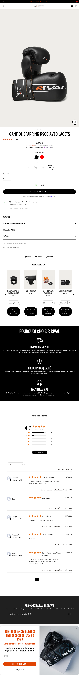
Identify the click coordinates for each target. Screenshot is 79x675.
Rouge (42, 157)
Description (6, 217)
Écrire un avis (39, 452)
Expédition (6, 236)
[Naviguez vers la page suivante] (47, 579)
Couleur (39, 152)
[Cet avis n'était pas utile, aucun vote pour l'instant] (70, 490)
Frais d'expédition (30, 145)
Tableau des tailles (9, 230)
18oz (50, 167)
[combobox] (15, 464)
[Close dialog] (77, 628)
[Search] (72, 6)
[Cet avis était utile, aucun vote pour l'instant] (66, 490)
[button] (39, 147)
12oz (28, 167)
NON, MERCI (19, 670)
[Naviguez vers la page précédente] (32, 579)
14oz (35, 167)
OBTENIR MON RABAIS (20, 664)
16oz (42, 167)
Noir (36, 157)
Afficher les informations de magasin (18, 208)
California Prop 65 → (11, 247)
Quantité (6, 174)
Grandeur (40, 163)
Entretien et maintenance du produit (14, 223)
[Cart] (75, 6)
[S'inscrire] (68, 614)
